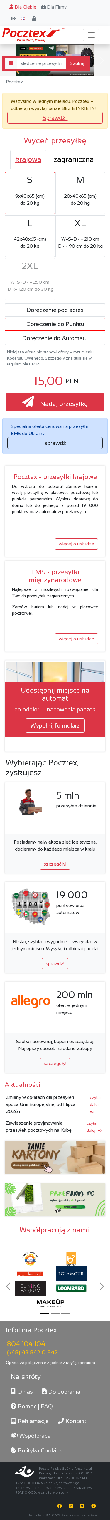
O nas (24, 1391)
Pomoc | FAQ (34, 1406)
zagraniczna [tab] (74, 159)
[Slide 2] (55, 1313)
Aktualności (22, 1084)
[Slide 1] (44, 1313)
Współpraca (34, 1435)
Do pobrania (63, 1391)
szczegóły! (55, 863)
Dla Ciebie (24, 6)
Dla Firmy (56, 6)
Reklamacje (32, 1421)
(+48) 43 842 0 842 (32, 1352)
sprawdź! (55, 963)
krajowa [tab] (28, 159)
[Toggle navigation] (91, 35)
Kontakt (75, 1421)
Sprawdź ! (55, 118)
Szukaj (77, 63)
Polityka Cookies (39, 1450)
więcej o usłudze (76, 543)
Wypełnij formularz (55, 725)
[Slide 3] (65, 1313)
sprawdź (55, 443)
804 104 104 (26, 1344)
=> (95, 1104)
